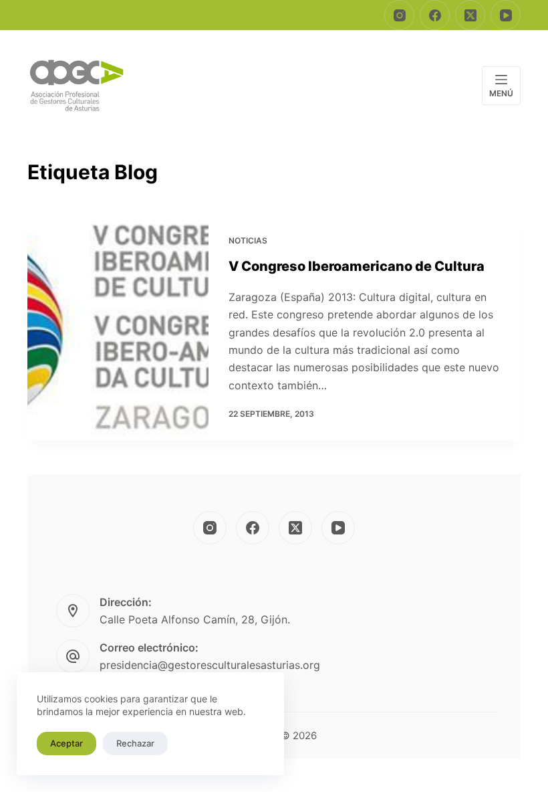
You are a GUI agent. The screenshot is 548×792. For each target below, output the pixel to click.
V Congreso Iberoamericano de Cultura (357, 266)
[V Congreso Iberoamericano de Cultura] (118, 327)
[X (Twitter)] (470, 15)
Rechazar (135, 743)
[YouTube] (506, 15)
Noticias (248, 240)
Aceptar (66, 743)
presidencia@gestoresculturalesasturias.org (210, 665)
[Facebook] (435, 15)
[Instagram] (399, 15)
